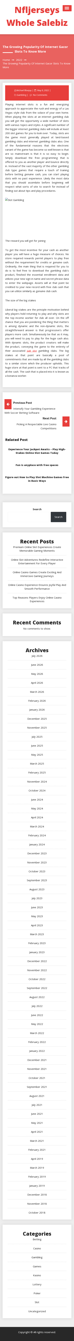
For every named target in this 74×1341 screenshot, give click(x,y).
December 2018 (37, 1194)
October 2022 (37, 979)
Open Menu (67, 8)
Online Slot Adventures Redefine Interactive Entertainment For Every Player (37, 561)
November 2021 (37, 1069)
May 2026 (37, 673)
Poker (37, 1293)
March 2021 (37, 1140)
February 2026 (37, 700)
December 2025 (37, 718)
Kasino (37, 1275)
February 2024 (37, 835)
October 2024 (37, 790)
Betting (37, 1239)
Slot (37, 1302)
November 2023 (37, 862)
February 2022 (37, 1042)
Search (37, 509)
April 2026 (37, 682)
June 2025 (37, 745)
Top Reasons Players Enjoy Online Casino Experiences (37, 599)
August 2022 (37, 997)
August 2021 (37, 1096)
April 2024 (37, 817)
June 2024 (37, 799)
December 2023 (37, 853)
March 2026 (37, 691)
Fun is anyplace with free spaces (37, 465)
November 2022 (37, 970)
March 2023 (37, 934)
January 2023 (37, 952)
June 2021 (37, 1113)
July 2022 (37, 1006)
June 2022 (37, 1015)
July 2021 (37, 1104)
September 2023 (37, 880)
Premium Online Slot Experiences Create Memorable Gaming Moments (37, 548)
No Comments (40, 95)
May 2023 (37, 916)
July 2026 (37, 655)
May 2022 (37, 1024)
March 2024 (37, 826)
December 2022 (37, 961)
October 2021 (37, 1078)
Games (37, 1266)
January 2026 (37, 709)
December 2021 (37, 1060)
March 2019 (37, 1167)
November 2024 (37, 781)
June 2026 (37, 664)
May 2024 (37, 808)
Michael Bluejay (24, 90)
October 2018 (37, 1212)
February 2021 (37, 1149)
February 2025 (37, 772)
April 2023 (37, 925)
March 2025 (37, 763)
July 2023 (37, 898)
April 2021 (37, 1131)
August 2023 (37, 889)
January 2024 (37, 844)
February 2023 (37, 943)
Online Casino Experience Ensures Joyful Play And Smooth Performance (37, 586)
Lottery (37, 1284)
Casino (37, 1248)
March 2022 (37, 1033)
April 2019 (37, 1158)
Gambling (21, 95)
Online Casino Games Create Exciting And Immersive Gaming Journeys (37, 573)
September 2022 (37, 988)
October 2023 (37, 871)
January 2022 (37, 1051)
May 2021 (37, 1122)
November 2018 (37, 1203)
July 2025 (37, 736)
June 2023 (37, 907)
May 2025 (37, 754)
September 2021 (37, 1086)
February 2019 (37, 1176)
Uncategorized (37, 1311)
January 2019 (37, 1185)
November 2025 (37, 727)
